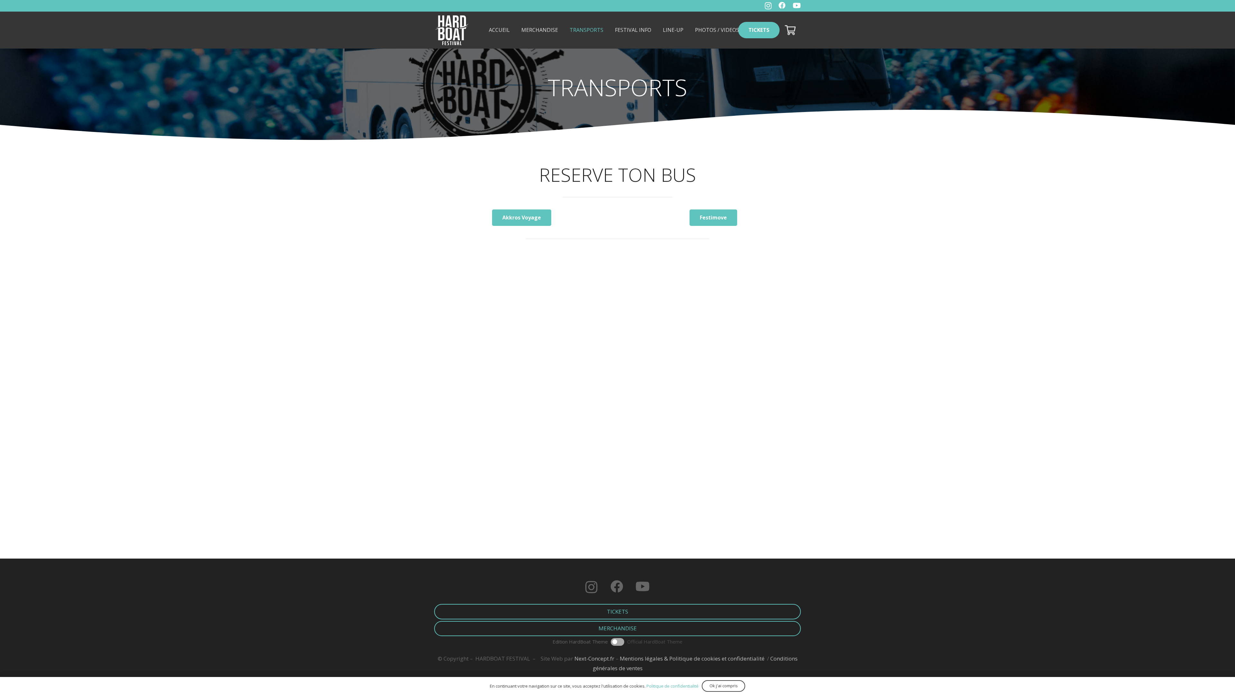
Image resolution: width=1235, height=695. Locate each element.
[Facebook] (782, 5)
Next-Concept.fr (594, 658)
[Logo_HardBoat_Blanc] (452, 30)
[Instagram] (768, 6)
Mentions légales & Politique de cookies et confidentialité (692, 658)
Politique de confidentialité (672, 686)
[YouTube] (797, 5)
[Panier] (790, 30)
